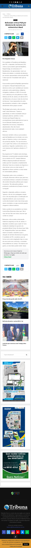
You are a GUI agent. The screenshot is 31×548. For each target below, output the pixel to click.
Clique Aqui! (7, 257)
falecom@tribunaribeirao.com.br (15, 527)
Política (15, 20)
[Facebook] (4, 532)
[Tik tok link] (21, 2)
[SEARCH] (26, 354)
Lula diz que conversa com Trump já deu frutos (14, 344)
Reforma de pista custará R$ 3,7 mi (13, 321)
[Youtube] (18, 532)
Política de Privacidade (16, 546)
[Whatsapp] (27, 532)
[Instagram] (13, 532)
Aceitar (26, 544)
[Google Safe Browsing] (15, 494)
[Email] (22, 532)
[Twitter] (8, 532)
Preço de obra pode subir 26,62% (12, 299)
